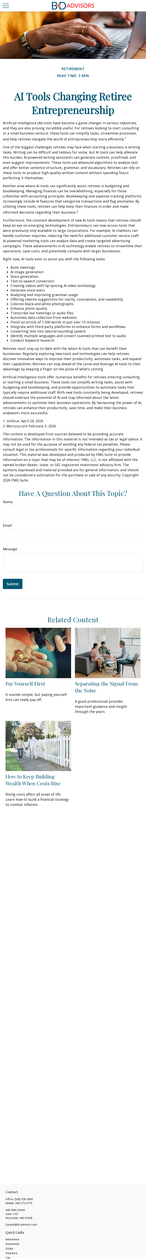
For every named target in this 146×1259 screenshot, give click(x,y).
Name (8, 502)
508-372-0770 (23, 1203)
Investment (12, 1244)
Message (10, 549)
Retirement (12, 1239)
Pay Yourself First (25, 683)
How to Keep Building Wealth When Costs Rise (33, 780)
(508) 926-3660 (23, 1199)
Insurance (11, 1253)
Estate (9, 1248)
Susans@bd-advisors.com (21, 1224)
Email (7, 525)
